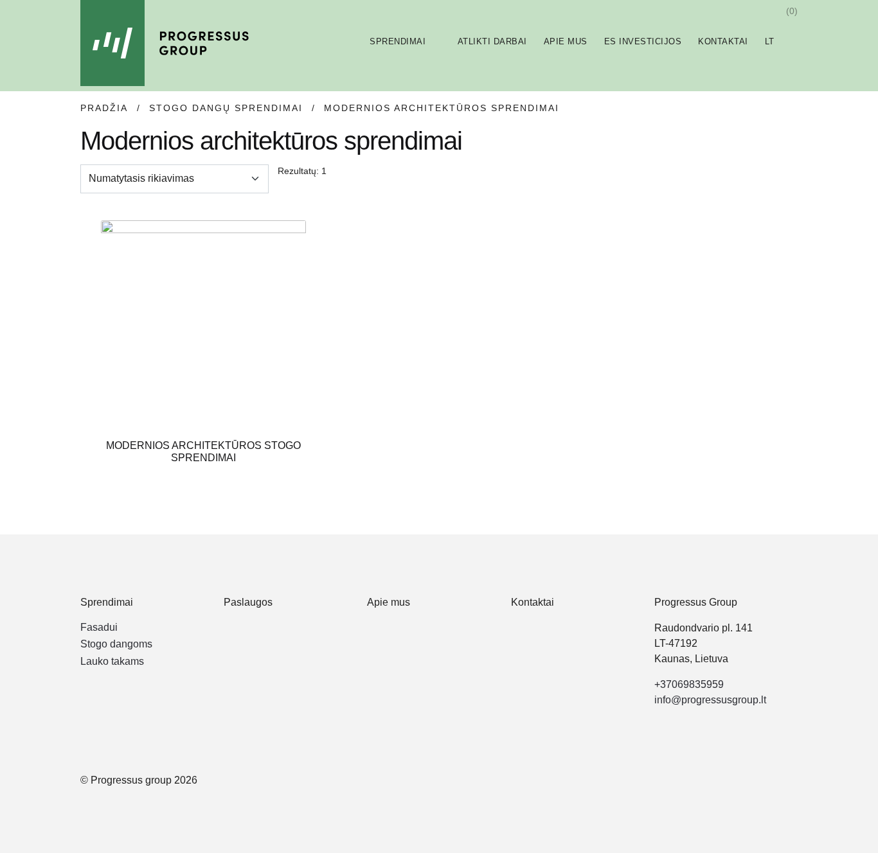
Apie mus (565, 41)
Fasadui (99, 627)
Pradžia (104, 108)
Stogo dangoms (116, 643)
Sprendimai (398, 41)
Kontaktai (723, 41)
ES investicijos (643, 41)
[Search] (759, 11)
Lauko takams (112, 661)
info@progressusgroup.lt (710, 699)
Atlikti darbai (492, 41)
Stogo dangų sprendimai (226, 108)
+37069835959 (689, 684)
